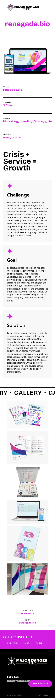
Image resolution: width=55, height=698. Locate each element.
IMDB (27, 643)
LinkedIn (12, 643)
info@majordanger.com (24, 681)
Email (39, 643)
